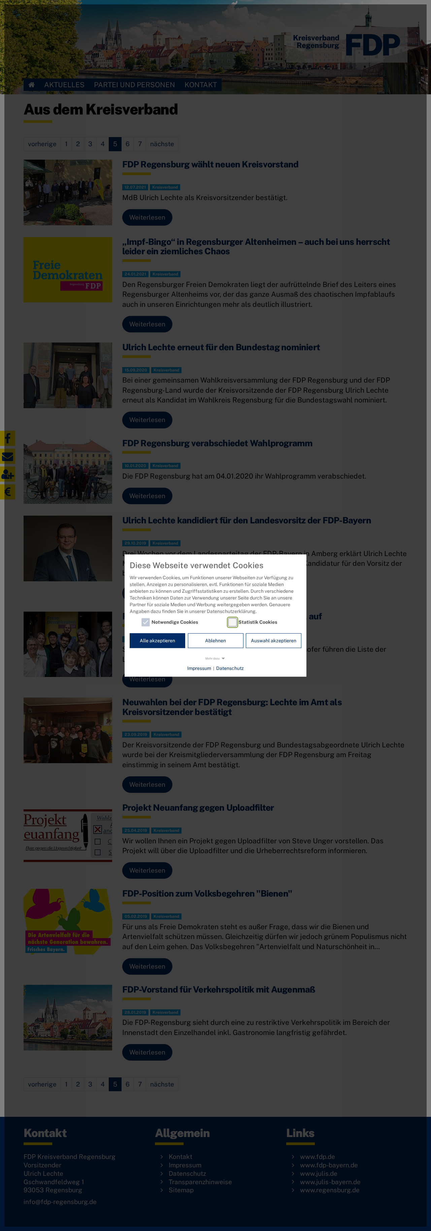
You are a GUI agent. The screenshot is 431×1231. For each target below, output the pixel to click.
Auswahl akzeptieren (273, 640)
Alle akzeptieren (157, 640)
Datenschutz (230, 668)
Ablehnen (215, 640)
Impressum (199, 668)
